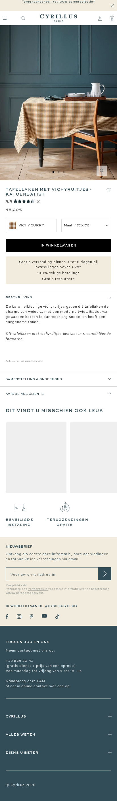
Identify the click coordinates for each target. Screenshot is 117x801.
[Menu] (5, 18)
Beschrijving (19, 297)
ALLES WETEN (20, 734)
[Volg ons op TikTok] (57, 616)
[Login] (100, 18)
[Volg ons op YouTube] (44, 616)
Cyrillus (16, 716)
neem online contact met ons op (40, 686)
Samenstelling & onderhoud (34, 379)
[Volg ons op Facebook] (7, 616)
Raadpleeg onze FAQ (25, 681)
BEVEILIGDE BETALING (19, 522)
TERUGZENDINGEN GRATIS (67, 522)
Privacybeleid (38, 589)
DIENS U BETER (22, 752)
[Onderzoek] (23, 18)
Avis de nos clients (25, 394)
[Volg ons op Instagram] (19, 616)
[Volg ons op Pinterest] (31, 616)
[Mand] (112, 18)
